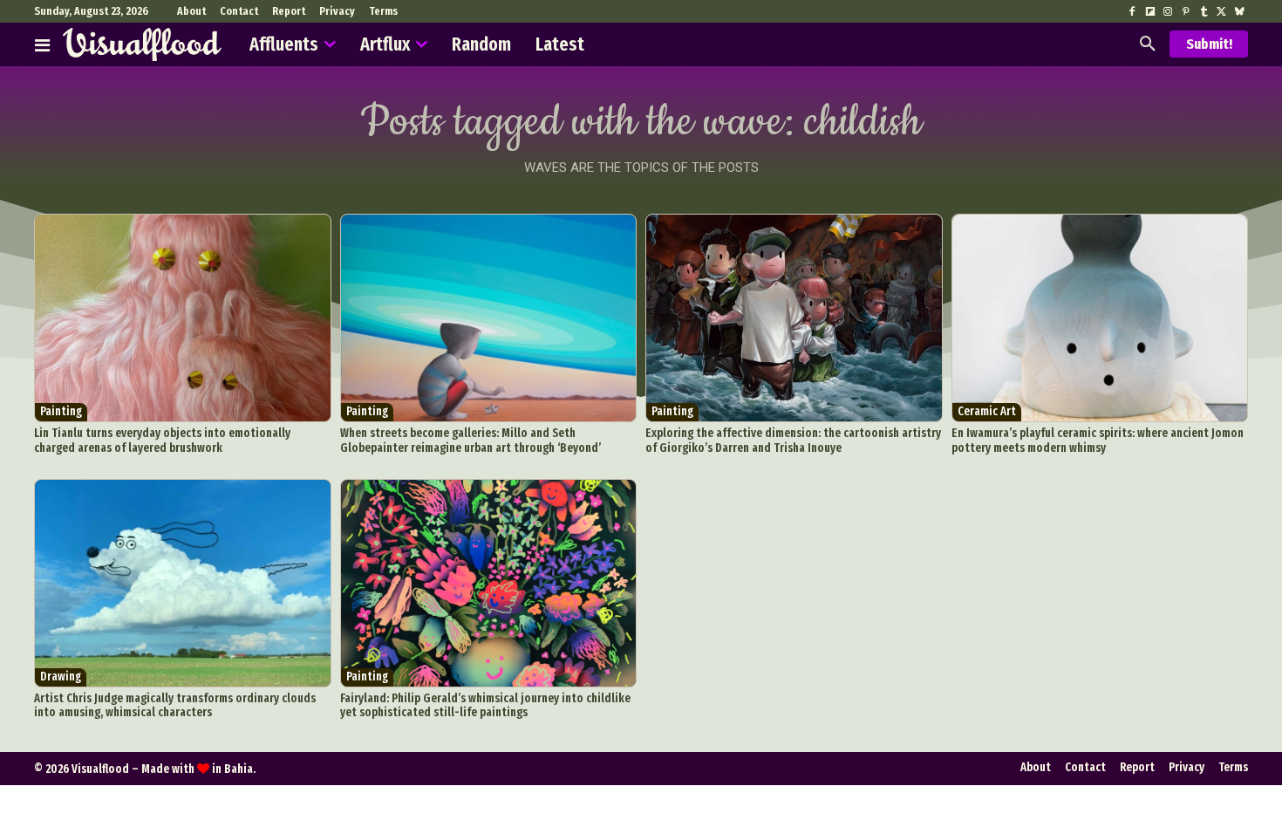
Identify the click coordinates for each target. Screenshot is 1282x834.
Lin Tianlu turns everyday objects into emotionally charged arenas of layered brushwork (162, 440)
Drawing (60, 676)
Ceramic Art (987, 411)
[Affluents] (42, 44)
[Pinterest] (1185, 12)
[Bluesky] (1239, 12)
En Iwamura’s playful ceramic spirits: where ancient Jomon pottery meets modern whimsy (1097, 440)
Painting (61, 411)
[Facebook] (1132, 12)
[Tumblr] (1203, 12)
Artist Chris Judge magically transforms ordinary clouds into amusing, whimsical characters (175, 706)
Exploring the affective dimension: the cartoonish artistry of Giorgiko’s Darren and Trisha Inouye (793, 440)
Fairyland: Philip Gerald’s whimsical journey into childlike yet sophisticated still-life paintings (485, 706)
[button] (1147, 44)
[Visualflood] (142, 44)
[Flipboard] (1150, 12)
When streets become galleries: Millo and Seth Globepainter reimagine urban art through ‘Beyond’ (470, 440)
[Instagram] (1167, 12)
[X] (1221, 12)
